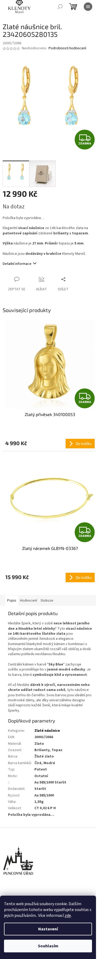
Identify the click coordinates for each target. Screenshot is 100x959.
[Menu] (88, 6)
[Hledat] (60, 6)
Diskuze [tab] (47, 600)
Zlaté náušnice (47, 730)
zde (68, 915)
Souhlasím (48, 946)
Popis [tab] (11, 600)
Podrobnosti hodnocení (67, 48)
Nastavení (48, 929)
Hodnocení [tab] (28, 600)
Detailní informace (17, 263)
